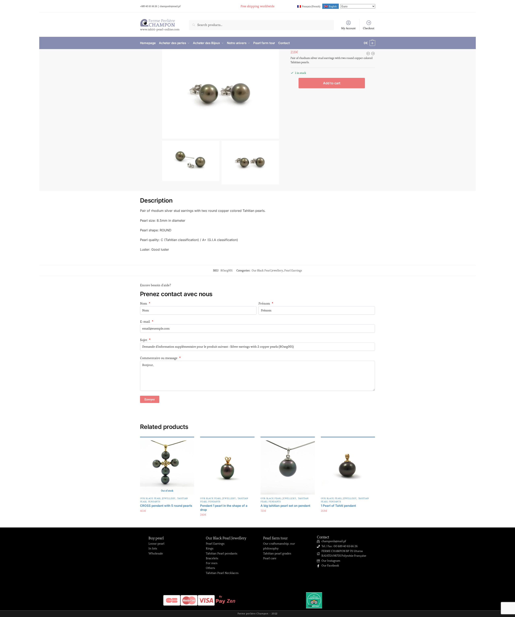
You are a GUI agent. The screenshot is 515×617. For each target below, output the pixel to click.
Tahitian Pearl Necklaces (222, 573)
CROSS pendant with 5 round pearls (166, 506)
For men (211, 563)
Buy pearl (156, 538)
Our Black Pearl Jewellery (267, 270)
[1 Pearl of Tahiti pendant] (348, 467)
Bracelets (212, 558)
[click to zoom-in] (220, 93)
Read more (167, 519)
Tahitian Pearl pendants (221, 553)
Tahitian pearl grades (277, 553)
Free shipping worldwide (257, 6)
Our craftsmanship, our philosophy (279, 546)
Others (210, 568)
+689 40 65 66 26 (148, 6)
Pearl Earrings (293, 270)
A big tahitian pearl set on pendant (285, 506)
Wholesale (155, 553)
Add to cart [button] (227, 523)
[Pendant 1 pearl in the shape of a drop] (227, 467)
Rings (209, 548)
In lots (152, 548)
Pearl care (269, 558)
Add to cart (331, 83)
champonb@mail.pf (170, 6)
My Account (348, 28)
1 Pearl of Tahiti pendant (338, 506)
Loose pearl (156, 543)
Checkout (368, 28)
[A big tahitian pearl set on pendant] (288, 467)
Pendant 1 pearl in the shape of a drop (223, 508)
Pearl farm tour (275, 538)
